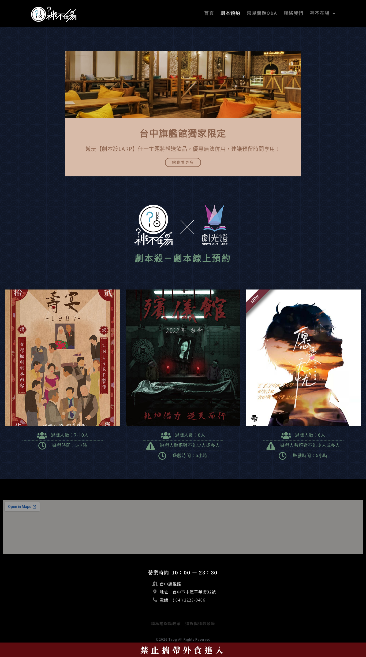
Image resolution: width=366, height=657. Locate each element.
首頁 (209, 13)
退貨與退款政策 (200, 623)
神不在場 (320, 13)
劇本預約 (230, 13)
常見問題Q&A (262, 13)
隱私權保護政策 (166, 623)
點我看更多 (183, 162)
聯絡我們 (294, 13)
